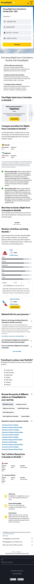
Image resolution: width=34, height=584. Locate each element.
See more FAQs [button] (17, 351)
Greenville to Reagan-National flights (12, 444)
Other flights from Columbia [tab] (10, 416)
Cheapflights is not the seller (11, 538)
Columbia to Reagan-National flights (12, 439)
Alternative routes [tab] (8, 404)
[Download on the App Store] (20, 579)
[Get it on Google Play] (13, 579)
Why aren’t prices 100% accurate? (13, 545)
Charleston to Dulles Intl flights (10, 430)
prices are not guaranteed (8, 533)
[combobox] (7, 16)
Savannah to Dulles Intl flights (10, 447)
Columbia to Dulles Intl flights (10, 437)
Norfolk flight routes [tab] (23, 408)
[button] (17, 21)
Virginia (18, 551)
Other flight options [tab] (8, 412)
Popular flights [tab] (25, 416)
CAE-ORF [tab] (17, 222)
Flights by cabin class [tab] (9, 408)
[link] (14, 119)
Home (13, 551)
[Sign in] (28, 3)
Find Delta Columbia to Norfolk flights (13, 336)
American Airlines (15, 299)
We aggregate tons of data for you (12, 542)
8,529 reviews (14, 255)
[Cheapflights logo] (6, 2)
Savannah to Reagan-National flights (12, 449)
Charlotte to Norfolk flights (9, 442)
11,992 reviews (14, 304)
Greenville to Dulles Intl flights (10, 434)
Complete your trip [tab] (21, 404)
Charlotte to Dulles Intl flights (10, 425)
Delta (11, 250)
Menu (31, 1)
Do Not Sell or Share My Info (17, 570)
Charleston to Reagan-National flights (12, 432)
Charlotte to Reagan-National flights (12, 427)
